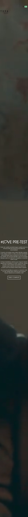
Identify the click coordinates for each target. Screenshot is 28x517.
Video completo (14, 277)
